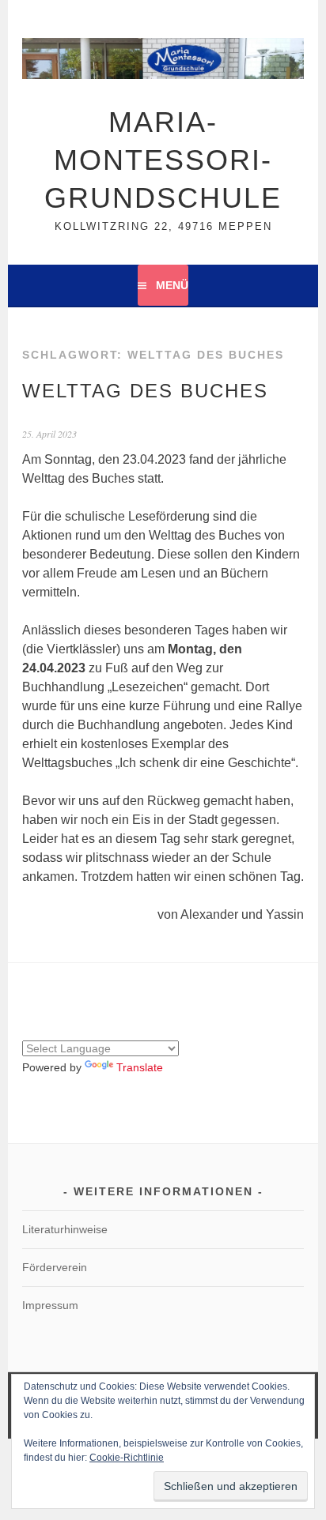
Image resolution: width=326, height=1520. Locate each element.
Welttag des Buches (145, 390)
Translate (139, 1067)
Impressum (50, 1305)
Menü (172, 285)
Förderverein (54, 1267)
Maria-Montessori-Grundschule (163, 160)
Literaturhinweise (65, 1229)
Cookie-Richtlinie (126, 1457)
